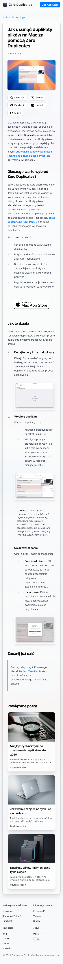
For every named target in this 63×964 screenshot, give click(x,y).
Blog (4, 933)
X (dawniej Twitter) (11, 916)
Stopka (37, 921)
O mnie (5, 938)
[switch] (36, 939)
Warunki (37, 916)
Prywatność (39, 911)
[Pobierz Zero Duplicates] (31, 304)
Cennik (5, 943)
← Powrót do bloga (13, 17)
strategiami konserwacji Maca (33, 151)
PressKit (6, 948)
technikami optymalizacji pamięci (26, 155)
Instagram (7, 911)
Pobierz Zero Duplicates (33, 671)
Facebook (7, 921)
